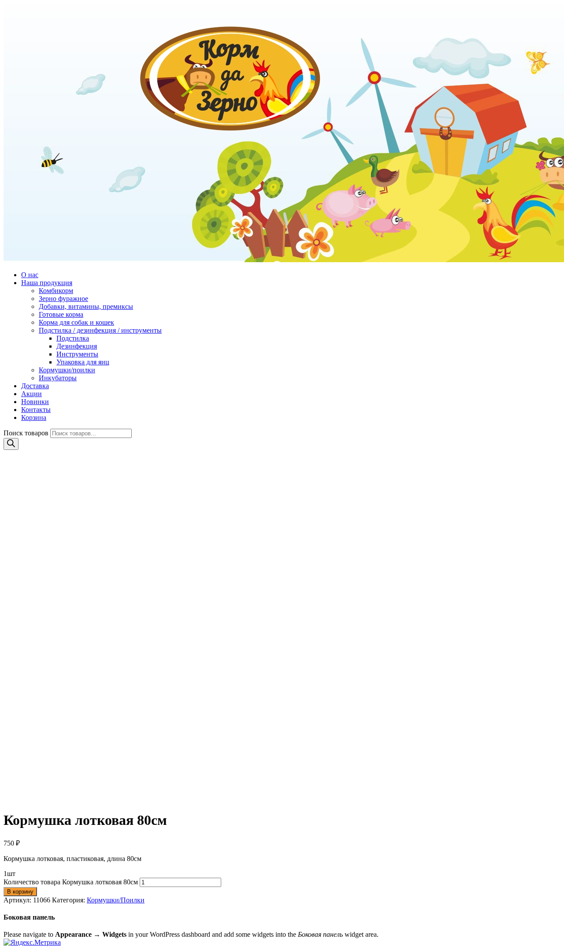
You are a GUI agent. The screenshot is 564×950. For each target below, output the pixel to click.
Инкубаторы (58, 378)
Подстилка (72, 338)
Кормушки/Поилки (116, 900)
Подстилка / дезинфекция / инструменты (100, 330)
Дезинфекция (76, 346)
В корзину (20, 891)
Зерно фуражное (63, 298)
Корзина (33, 417)
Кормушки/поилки (67, 370)
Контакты (36, 409)
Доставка (35, 386)
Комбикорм (56, 290)
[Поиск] (11, 444)
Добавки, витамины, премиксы (86, 306)
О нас (29, 274)
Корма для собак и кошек (76, 322)
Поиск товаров (26, 433)
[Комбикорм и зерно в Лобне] (282, 134)
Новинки (35, 401)
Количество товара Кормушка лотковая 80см (71, 882)
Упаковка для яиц (82, 362)
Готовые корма (61, 314)
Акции (31, 393)
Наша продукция (46, 282)
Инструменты (77, 354)
